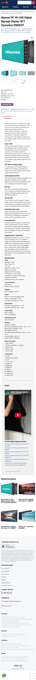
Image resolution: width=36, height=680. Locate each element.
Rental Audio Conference (17, 658)
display (7, 191)
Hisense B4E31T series (7, 32)
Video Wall (30, 619)
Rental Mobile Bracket (7, 660)
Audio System (20, 625)
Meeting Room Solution (7, 645)
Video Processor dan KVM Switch (10, 623)
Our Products (5, 568)
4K (8, 200)
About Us (5, 7)
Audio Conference (24, 623)
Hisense (13, 30)
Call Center (31, 649)
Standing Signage (14, 621)
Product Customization (20, 634)
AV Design (4, 634)
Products (16, 7)
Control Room (4, 647)
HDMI (7, 351)
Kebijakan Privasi (6, 585)
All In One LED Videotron (7, 619)
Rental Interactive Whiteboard (20, 657)
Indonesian (8, 606)
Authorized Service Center (8, 636)
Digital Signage (14, 11)
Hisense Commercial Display (23, 32)
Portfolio (3, 577)
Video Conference (6, 625)
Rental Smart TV (5, 658)
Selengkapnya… (13, 561)
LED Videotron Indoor (6, 617)
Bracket (14, 625)
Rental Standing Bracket (20, 660)
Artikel (3, 580)
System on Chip (24, 237)
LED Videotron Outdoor (19, 617)
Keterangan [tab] (7, 118)
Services (26, 7)
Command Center (25, 645)
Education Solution (17, 643)
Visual (8, 11)
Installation (10, 634)
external (19, 29)
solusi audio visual (14, 550)
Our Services (5, 574)
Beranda (3, 11)
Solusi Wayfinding (13, 647)
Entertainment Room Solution (8, 649)
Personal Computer (14, 627)
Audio (8, 362)
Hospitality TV (5, 627)
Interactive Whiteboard (20, 619)
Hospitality (17, 645)
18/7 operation (28, 30)
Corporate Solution (6, 643)
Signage (16, 123)
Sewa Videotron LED (6, 657)
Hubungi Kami (7, 104)
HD (13, 200)
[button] (32, 38)
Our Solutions (5, 571)
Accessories (27, 625)
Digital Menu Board (22, 649)
